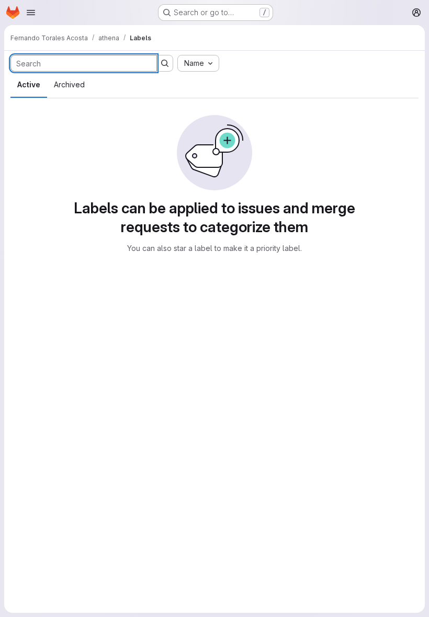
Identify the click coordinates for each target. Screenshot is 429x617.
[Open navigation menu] (30, 12)
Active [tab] (28, 84)
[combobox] (198, 63)
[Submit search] (164, 63)
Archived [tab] (69, 84)
